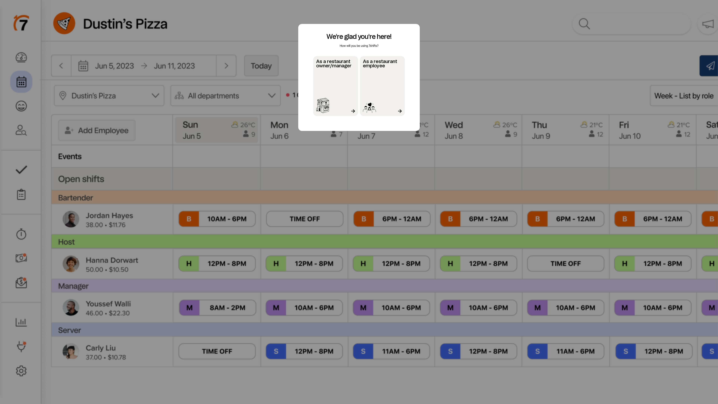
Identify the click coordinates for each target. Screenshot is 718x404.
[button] (335, 86)
